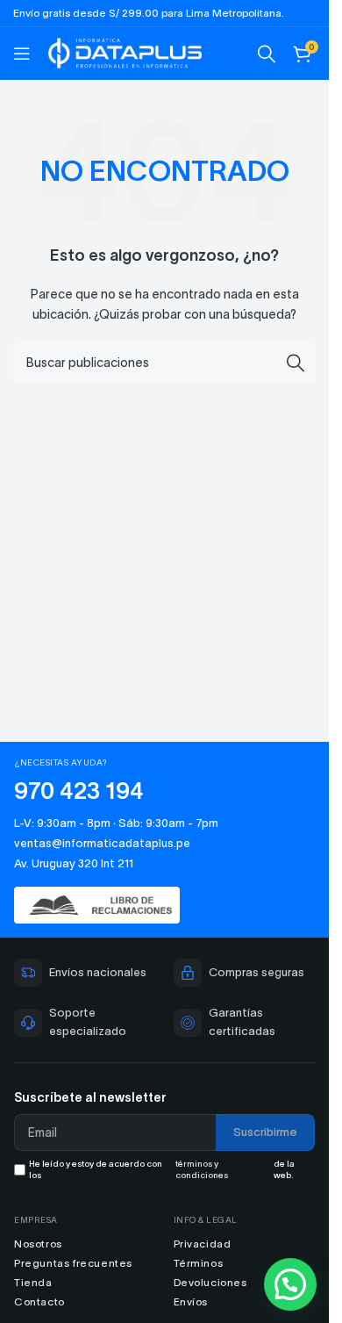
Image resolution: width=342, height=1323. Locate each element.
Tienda (33, 1282)
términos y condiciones (201, 1169)
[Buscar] (266, 53)
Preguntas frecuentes (73, 1263)
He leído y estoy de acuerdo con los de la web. (162, 1169)
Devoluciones (210, 1282)
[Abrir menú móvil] (21, 53)
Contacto (39, 1301)
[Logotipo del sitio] (125, 51)
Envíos (191, 1301)
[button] (290, 1284)
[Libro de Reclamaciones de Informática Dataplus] (164, 905)
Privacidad (203, 1243)
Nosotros (38, 1243)
